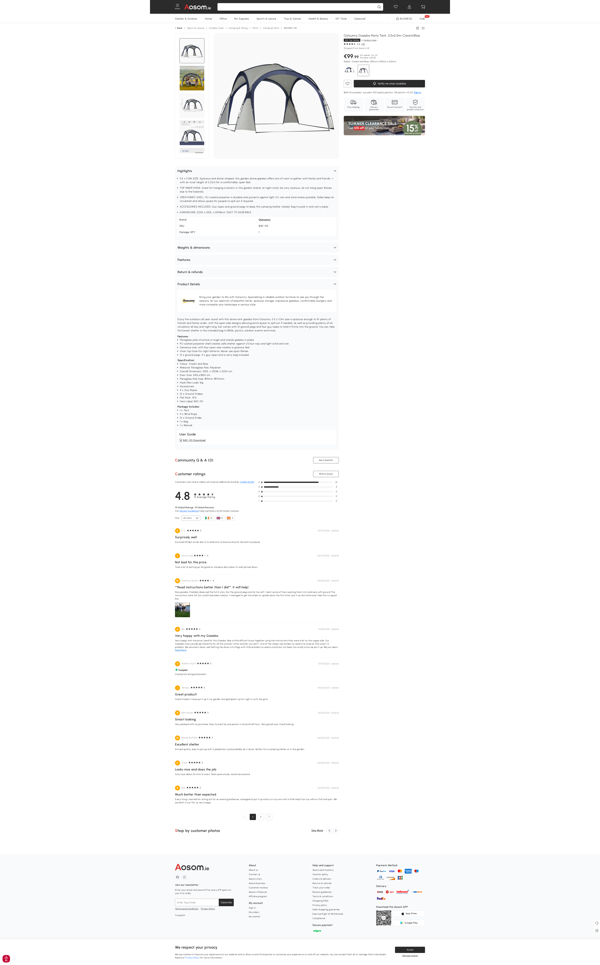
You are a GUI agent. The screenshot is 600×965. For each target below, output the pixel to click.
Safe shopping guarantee (326, 909)
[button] (257, 171)
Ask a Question (326, 460)
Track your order (321, 887)
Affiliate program (258, 896)
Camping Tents (271, 28)
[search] (379, 7)
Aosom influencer (258, 892)
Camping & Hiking (238, 28)
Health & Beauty (318, 18)
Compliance (318, 918)
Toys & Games (292, 18)
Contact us (254, 874)
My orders (254, 912)
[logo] (197, 6)
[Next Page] (269, 817)
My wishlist (254, 916)
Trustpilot (180, 915)
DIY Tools (341, 18)
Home (208, 18)
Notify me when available (391, 83)
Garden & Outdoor (186, 18)
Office (223, 18)
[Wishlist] (396, 7)
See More (317, 830)
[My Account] (409, 7)
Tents (255, 28)
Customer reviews (258, 887)
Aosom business (257, 883)
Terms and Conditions (186, 908)
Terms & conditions (322, 896)
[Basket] (423, 7)
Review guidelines (322, 892)
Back (179, 28)
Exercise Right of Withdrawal (327, 914)
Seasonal (359, 18)
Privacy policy (319, 905)
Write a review (326, 474)
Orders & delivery (321, 879)
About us (253, 870)
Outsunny (265, 219)
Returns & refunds (322, 883)
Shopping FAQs (320, 900)
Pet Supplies (241, 18)
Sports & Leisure (266, 18)
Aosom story (255, 879)
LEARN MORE (247, 482)
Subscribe (226, 902)
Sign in (252, 908)
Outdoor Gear (216, 28)
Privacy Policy (208, 908)
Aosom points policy (323, 870)
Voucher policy (320, 874)
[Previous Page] (245, 817)
